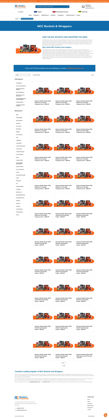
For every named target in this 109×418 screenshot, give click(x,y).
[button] (36, 15)
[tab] (92, 75)
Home (30, 15)
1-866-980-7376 (20, 408)
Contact (78, 15)
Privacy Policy (91, 416)
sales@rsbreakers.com (75, 68)
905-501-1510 (46, 381)
